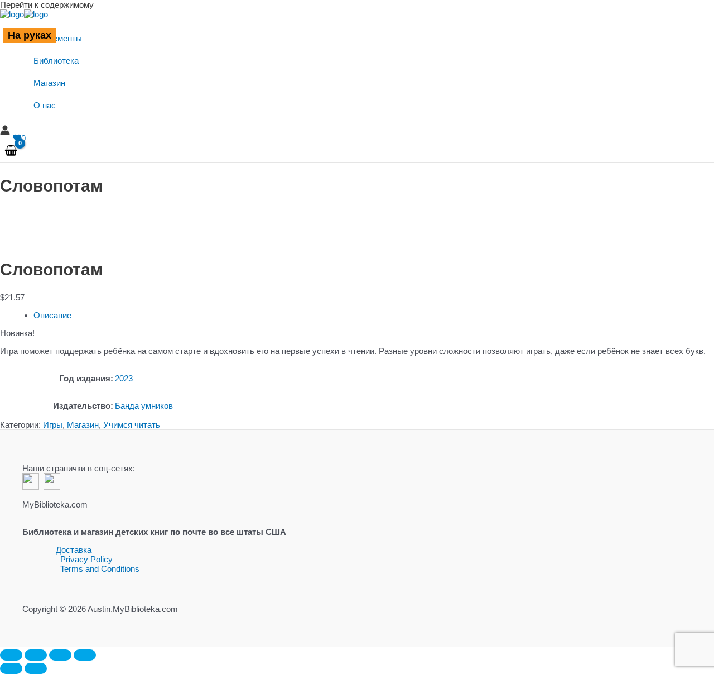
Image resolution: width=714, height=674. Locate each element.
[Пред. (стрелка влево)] (11, 668)
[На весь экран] (36, 655)
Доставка (73, 550)
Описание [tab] (52, 315)
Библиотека (56, 60)
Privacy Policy (86, 559)
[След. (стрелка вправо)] (36, 668)
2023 (124, 378)
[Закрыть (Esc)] (85, 655)
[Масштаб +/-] (11, 655)
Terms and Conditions (99, 568)
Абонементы (57, 38)
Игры (52, 424)
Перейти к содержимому (47, 4)
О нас (44, 105)
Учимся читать (131, 424)
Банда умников (144, 405)
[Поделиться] (60, 655)
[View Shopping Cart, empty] (11, 151)
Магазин (49, 83)
